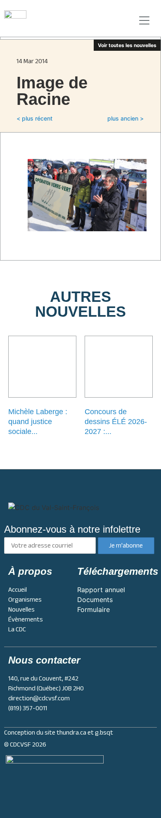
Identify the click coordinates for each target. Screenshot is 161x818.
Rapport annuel (101, 590)
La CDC (17, 629)
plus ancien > (125, 118)
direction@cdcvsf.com (39, 698)
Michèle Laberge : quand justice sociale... (37, 422)
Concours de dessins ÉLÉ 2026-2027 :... (116, 422)
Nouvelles (21, 609)
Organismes (25, 599)
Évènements (25, 619)
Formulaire (93, 609)
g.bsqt (104, 732)
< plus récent (34, 118)
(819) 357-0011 (27, 708)
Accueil (17, 589)
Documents (95, 599)
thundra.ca (71, 732)
